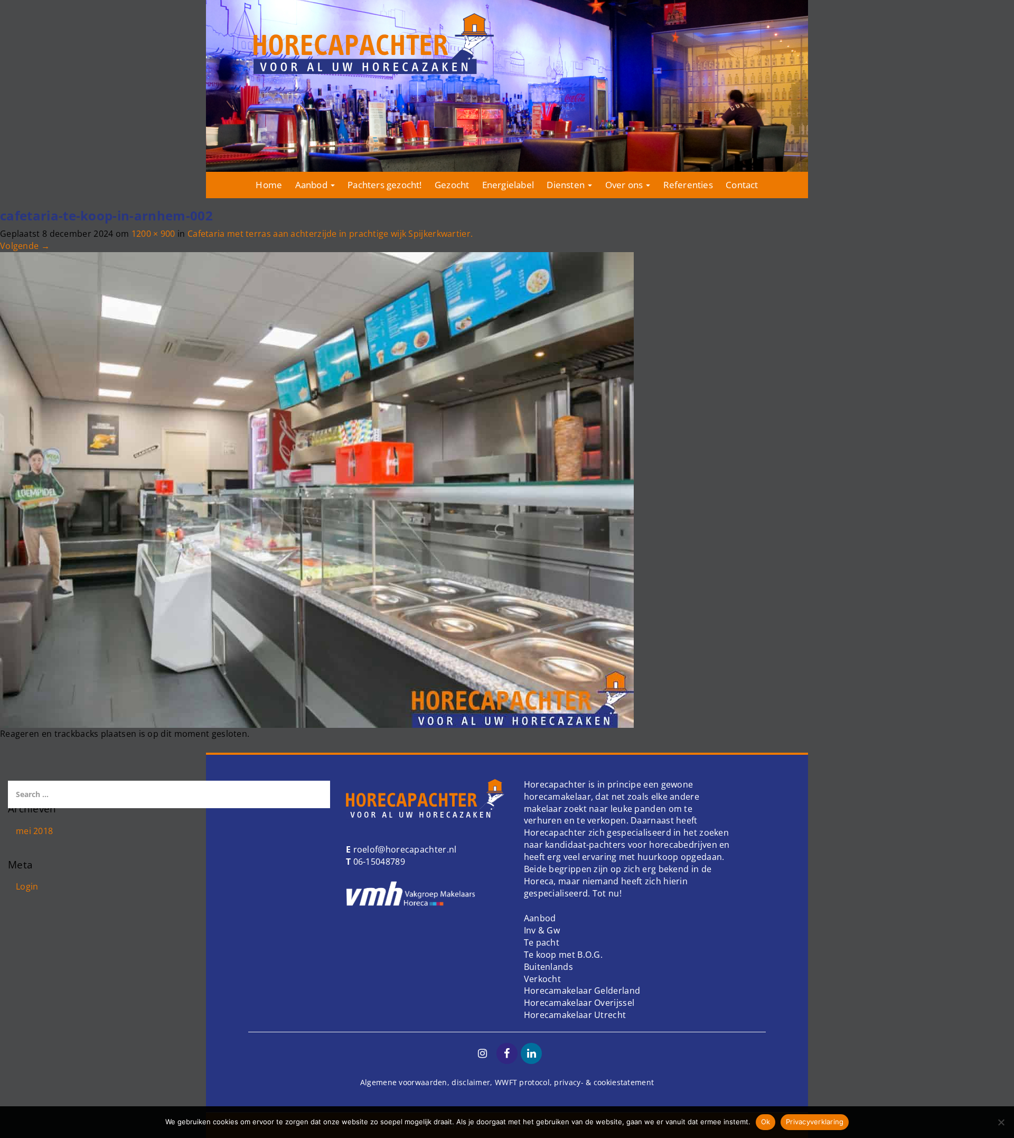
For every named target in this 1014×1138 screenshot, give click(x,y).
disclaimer (471, 1082)
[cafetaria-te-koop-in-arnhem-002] (317, 489)
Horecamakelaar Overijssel (579, 1003)
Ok (766, 1121)
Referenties (688, 185)
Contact (742, 185)
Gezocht (452, 185)
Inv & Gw (542, 930)
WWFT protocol (522, 1082)
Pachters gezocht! (384, 185)
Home (269, 185)
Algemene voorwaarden (403, 1082)
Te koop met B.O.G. (563, 954)
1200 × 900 (153, 233)
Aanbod (312, 185)
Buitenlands (548, 967)
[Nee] (1001, 1122)
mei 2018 (34, 831)
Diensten (567, 185)
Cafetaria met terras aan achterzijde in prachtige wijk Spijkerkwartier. (330, 233)
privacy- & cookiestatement (604, 1082)
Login (27, 886)
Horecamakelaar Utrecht (575, 1015)
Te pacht (541, 942)
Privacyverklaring (814, 1121)
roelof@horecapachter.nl (403, 849)
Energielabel (508, 185)
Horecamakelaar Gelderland (582, 990)
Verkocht (542, 979)
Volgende (25, 246)
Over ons (625, 185)
